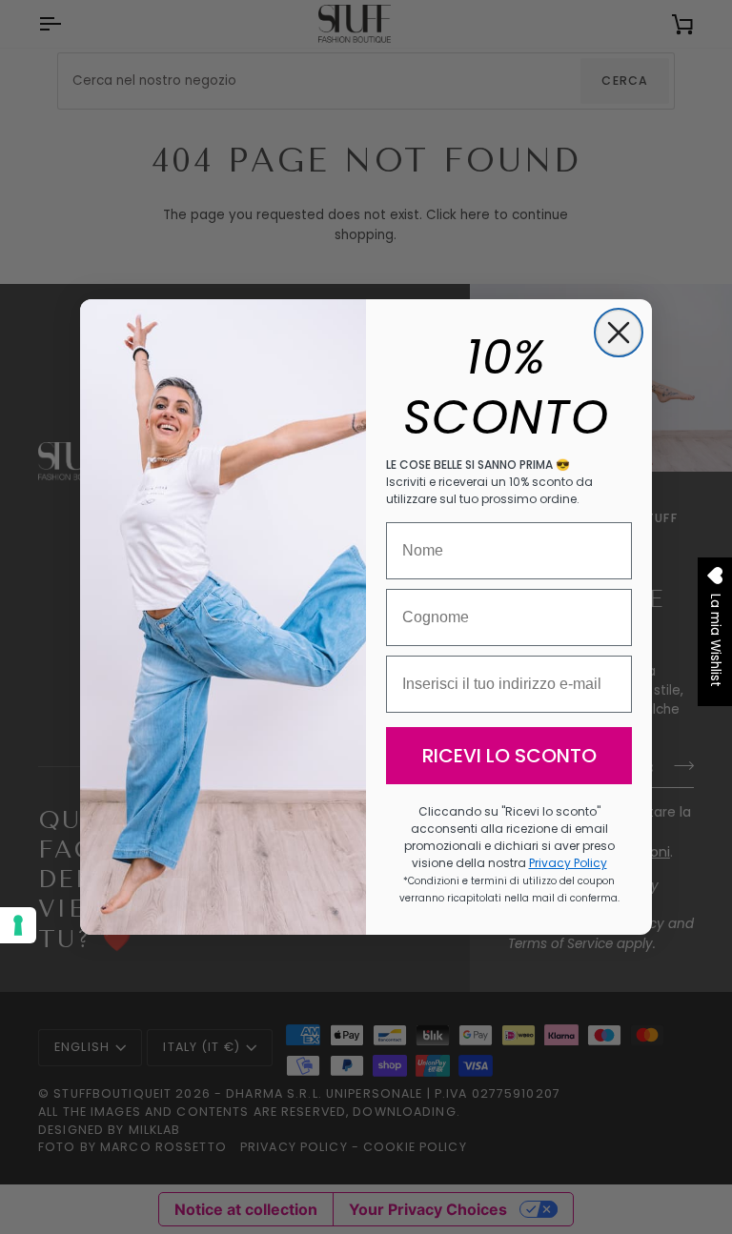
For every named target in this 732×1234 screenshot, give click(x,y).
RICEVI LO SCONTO (509, 755)
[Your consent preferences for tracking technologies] (18, 925)
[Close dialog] (618, 332)
